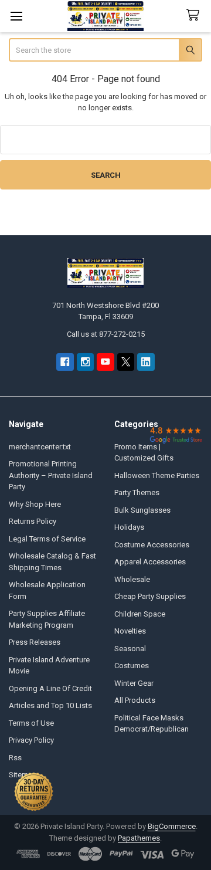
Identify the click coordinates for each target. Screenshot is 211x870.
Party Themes (136, 492)
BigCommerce (172, 826)
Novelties (130, 631)
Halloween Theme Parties (156, 475)
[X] (125, 361)
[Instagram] (85, 361)
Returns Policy (32, 521)
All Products (134, 700)
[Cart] (195, 16)
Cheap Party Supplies (150, 596)
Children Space (139, 614)
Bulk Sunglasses (142, 510)
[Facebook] (64, 361)
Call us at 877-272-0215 (106, 334)
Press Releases (34, 642)
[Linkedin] (145, 361)
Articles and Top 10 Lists (50, 705)
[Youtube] (105, 361)
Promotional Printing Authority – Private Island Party (51, 475)
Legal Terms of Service (47, 538)
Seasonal (130, 648)
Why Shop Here (35, 504)
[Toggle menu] (16, 16)
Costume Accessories (151, 544)
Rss (15, 757)
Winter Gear (134, 683)
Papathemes (139, 838)
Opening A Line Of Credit (50, 688)
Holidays (129, 527)
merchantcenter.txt (40, 446)
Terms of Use (31, 723)
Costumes (131, 665)
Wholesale (132, 579)
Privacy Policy (31, 740)
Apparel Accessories (150, 561)
